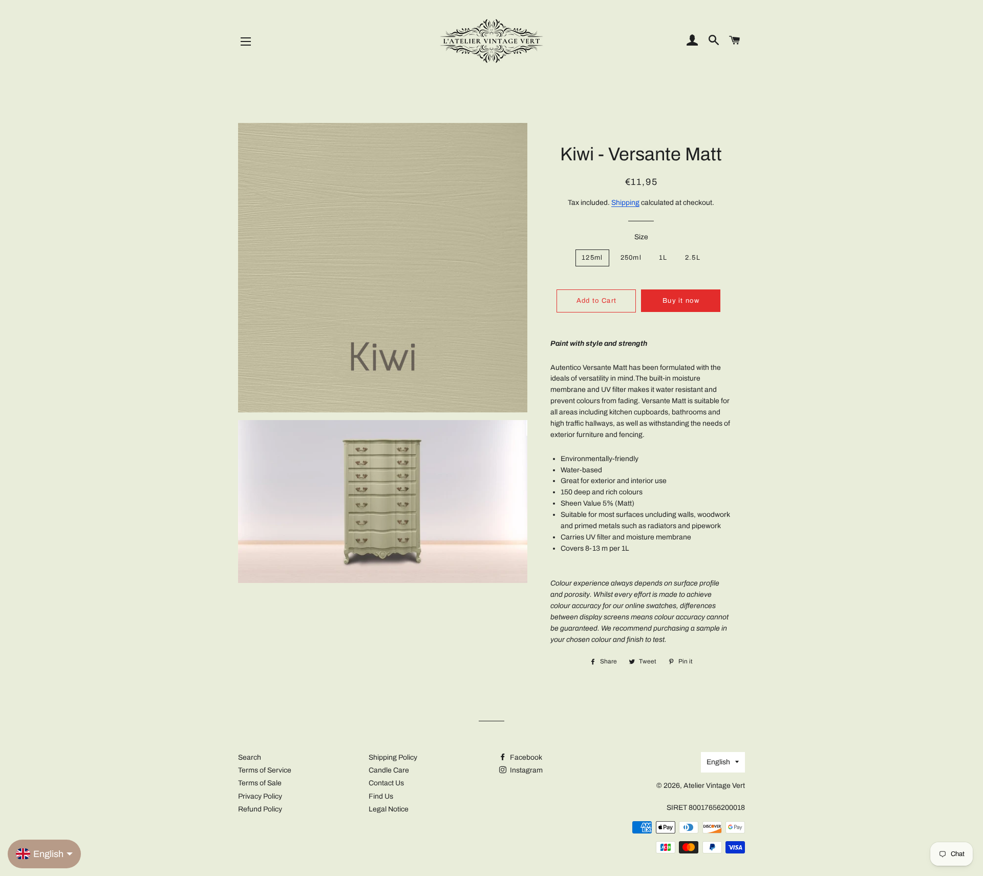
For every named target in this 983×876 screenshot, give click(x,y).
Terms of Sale (260, 783)
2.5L (692, 257)
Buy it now (681, 300)
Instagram (525, 770)
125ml (592, 257)
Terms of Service (264, 770)
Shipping (625, 202)
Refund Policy (260, 809)
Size (641, 237)
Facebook (525, 757)
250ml (631, 257)
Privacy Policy (260, 796)
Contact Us (386, 783)
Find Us (381, 796)
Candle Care (389, 770)
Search (249, 757)
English (718, 762)
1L (663, 257)
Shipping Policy (393, 757)
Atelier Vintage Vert (714, 785)
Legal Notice (389, 809)
